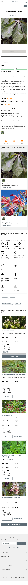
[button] (23, 6)
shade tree (10, 104)
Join (22, 543)
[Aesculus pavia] (14, 417)
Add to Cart (15, 356)
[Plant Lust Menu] (2, 1)
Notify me (14, 58)
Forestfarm (7, 184)
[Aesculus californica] (14, 335)
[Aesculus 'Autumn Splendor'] (14, 499)
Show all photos (14, 51)
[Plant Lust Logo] (15, 2)
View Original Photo (6, 187)
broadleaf (4, 299)
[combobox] (14, 352)
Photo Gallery (6, 143)
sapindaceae (9, 98)
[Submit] (25, 6)
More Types (22, 143)
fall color (5, 104)
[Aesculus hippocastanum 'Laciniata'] (14, 377)
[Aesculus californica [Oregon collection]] (14, 459)
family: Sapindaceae (7, 303)
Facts (14, 142)
